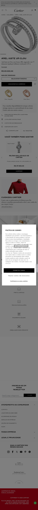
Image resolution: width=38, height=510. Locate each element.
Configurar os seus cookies (19, 281)
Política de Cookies (21, 246)
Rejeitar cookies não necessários (19, 275)
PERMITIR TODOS (19, 270)
